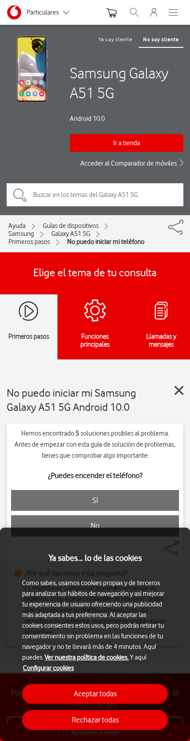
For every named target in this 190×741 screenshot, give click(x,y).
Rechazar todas (95, 719)
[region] (95, 634)
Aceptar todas (95, 693)
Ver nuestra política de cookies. (87, 657)
